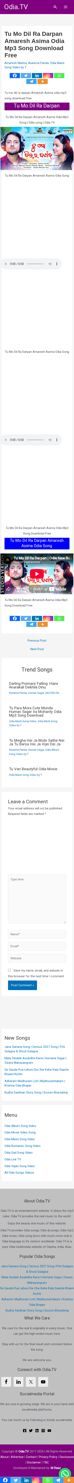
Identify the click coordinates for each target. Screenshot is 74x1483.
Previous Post (37, 640)
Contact (31, 1457)
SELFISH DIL (52, 692)
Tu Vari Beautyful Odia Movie (33, 769)
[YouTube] (49, 1430)
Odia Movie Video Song (20, 1132)
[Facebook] (15, 75)
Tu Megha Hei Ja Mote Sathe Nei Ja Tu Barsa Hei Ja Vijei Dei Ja (36, 742)
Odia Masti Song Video (22, 721)
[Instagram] (48, 75)
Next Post (37, 649)
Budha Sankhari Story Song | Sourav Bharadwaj (36, 1092)
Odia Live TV (13, 1159)
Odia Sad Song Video (19, 1152)
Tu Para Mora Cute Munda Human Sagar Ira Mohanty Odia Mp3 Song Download (35, 711)
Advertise (17, 1457)
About (4, 1457)
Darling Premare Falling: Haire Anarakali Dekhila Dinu (33, 685)
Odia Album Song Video (20, 1126)
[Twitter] (26, 75)
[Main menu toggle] (65, 7)
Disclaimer (34, 1462)
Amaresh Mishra (16, 63)
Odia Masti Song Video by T (25, 774)
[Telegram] (31, 81)
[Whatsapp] (59, 75)
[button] (55, 7)
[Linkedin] (37, 75)
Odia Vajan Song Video (20, 1166)
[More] (42, 81)
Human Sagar (36, 692)
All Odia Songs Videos (19, 1172)
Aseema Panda (38, 63)
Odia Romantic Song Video (22, 1146)
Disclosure (67, 1457)
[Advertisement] (37, 218)
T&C (46, 1462)
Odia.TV (16, 7)
